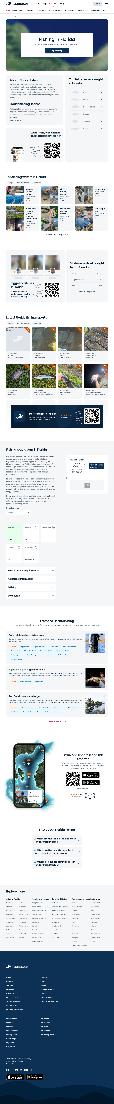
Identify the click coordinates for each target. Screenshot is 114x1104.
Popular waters (47, 989)
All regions (45, 1023)
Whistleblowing (12, 1005)
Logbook (10, 1043)
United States (10, 16)
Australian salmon (62, 651)
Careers (9, 981)
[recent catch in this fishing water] (18, 344)
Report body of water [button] (15, 1009)
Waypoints (10, 1047)
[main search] (89, 3)
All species (45, 1031)
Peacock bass (59, 708)
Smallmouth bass (69, 647)
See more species (87, 291)
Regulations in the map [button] (96, 466)
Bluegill (10, 182)
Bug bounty (46, 993)
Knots (43, 985)
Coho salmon (15, 651)
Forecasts (10, 1027)
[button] (14, 533)
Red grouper (15, 655)
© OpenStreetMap (89, 492)
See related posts (55, 721)
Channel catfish (25, 681)
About (8, 977)
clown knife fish (44, 708)
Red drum (37, 182)
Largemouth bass (23, 182)
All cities (44, 1027)
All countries (46, 1019)
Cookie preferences (49, 1001)
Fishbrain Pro (11, 1019)
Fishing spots (11, 1035)
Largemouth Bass (39, 647)
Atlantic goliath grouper (32, 655)
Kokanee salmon (46, 651)
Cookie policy (47, 997)
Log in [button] (98, 3)
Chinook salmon (30, 651)
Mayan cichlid (73, 708)
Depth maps (11, 1039)
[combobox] (7, 512)
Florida (13, 647)
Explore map (57, 50)
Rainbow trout (54, 647)
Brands (44, 977)
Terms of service (13, 1001)
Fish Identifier (12, 1031)
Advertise (10, 993)
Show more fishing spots (57, 234)
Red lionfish (15, 712)
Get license (14, 120)
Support (9, 985)
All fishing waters (48, 1035)
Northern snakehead (27, 708)
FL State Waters (76, 464)
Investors (10, 989)
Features (9, 1023)
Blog (43, 981)
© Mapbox (79, 492)
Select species (12, 508)
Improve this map (101, 492)
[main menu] (106, 3)
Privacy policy (12, 997)
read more (13, 117)
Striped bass (24, 647)
